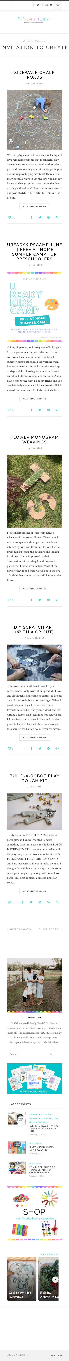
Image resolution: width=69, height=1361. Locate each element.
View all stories (49, 1254)
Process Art (36, 1144)
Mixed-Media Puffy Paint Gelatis (41, 1148)
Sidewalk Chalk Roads (34, 75)
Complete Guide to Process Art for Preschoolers (42, 1170)
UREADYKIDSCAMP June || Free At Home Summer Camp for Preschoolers (34, 251)
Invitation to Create (40, 1115)
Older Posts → (50, 929)
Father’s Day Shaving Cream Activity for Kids (43, 1128)
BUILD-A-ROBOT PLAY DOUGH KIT (34, 778)
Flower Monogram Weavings (34, 439)
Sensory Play (40, 1122)
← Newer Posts (19, 929)
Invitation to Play (38, 1118)
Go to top (52, 1355)
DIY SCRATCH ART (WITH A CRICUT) (34, 629)
